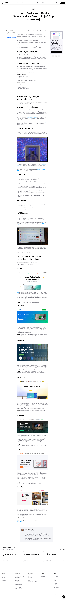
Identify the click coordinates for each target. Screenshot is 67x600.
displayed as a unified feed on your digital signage (37, 119)
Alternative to (30, 573)
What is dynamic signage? (11, 32)
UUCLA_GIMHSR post (37, 220)
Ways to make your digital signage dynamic (11, 34)
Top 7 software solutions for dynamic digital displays (11, 37)
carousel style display (41, 122)
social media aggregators (32, 117)
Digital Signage (17, 573)
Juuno (18, 292)
